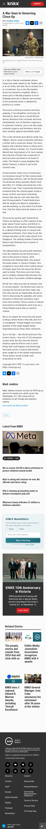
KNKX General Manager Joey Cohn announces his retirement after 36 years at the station (33, 697)
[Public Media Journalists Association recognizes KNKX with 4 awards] (33, 637)
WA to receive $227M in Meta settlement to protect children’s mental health (23, 469)
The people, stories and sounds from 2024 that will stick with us (13, 652)
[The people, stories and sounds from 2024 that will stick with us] (13, 637)
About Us (9, 776)
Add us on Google (32, 72)
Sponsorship (29, 781)
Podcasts (9, 808)
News (6, 415)
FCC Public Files (30, 811)
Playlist (8, 803)
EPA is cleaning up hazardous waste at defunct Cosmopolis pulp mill (20, 492)
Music (11, 529)
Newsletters (10, 813)
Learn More (23, 610)
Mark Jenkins (14, 21)
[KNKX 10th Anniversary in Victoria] (23, 568)
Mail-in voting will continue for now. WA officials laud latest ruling (21, 481)
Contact (8, 781)
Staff (7, 787)
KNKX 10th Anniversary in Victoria (23, 589)
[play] (3, 826)
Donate (37, 4)
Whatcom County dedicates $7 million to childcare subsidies (21, 503)
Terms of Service (31, 801)
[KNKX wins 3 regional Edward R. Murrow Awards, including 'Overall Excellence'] (13, 678)
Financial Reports (31, 787)
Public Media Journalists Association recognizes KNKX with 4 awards (32, 653)
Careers (27, 776)
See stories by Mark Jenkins (15, 406)
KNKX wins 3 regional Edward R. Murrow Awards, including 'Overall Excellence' (12, 698)
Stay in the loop (23, 540)
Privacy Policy (30, 544)
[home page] (13, 4)
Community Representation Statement (30, 794)
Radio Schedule (11, 797)
